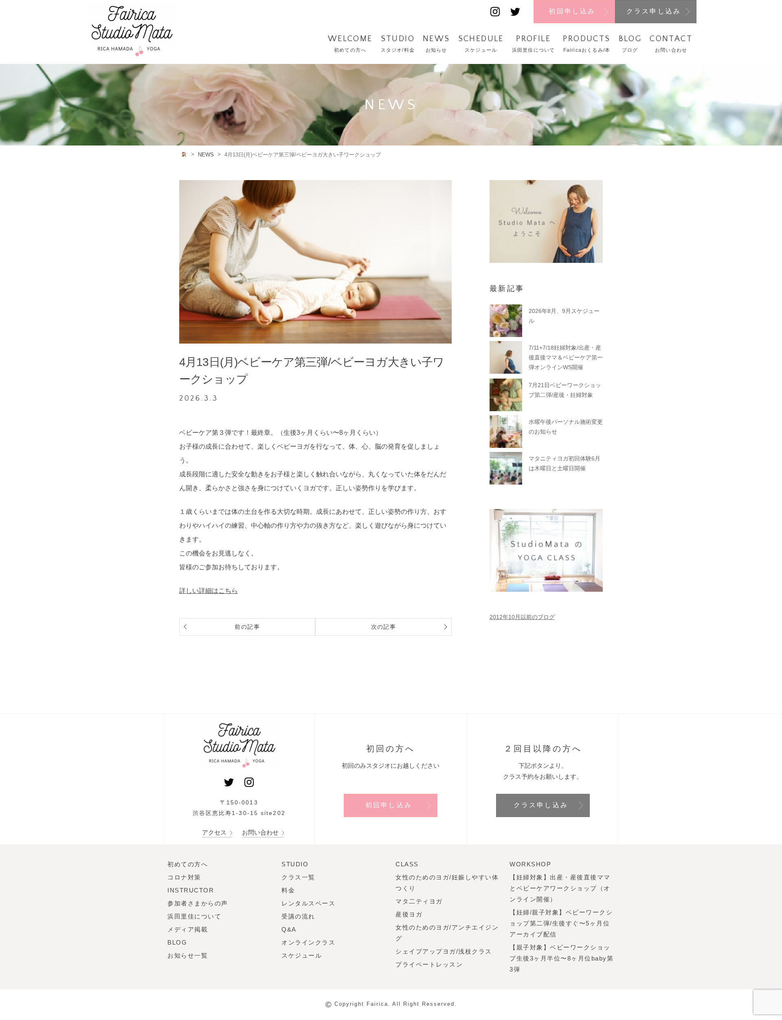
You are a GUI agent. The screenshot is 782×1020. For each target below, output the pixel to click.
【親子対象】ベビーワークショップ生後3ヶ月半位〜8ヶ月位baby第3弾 (561, 958)
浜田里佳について (194, 916)
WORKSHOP (530, 864)
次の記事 (383, 626)
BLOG (177, 942)
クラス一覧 (298, 877)
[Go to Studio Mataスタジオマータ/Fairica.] (184, 154)
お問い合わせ (261, 832)
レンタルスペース (308, 903)
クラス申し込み (653, 11)
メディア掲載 (187, 929)
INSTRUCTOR (190, 890)
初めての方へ (187, 864)
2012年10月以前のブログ (522, 617)
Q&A (289, 929)
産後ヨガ (408, 914)
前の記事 (247, 626)
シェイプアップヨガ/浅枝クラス (443, 951)
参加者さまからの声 (197, 903)
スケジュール (301, 955)
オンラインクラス (308, 942)
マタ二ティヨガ (419, 901)
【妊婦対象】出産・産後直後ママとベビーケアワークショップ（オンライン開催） (560, 888)
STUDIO (294, 864)
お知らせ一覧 (187, 955)
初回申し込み (572, 11)
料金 (288, 890)
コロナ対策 (184, 877)
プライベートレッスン (429, 964)
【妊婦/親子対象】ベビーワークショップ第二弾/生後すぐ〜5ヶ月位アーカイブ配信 (561, 923)
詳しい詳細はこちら (208, 590)
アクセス (215, 832)
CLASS (407, 864)
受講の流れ (298, 916)
